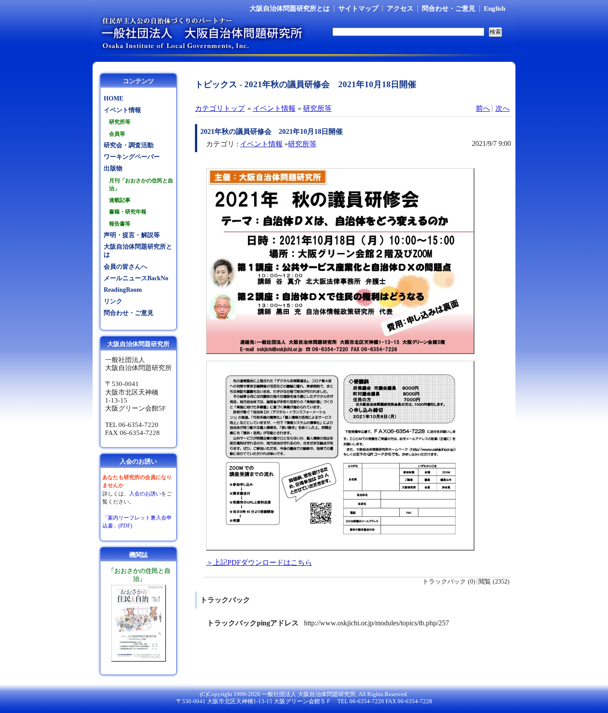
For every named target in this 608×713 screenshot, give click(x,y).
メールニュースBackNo (136, 278)
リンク (113, 301)
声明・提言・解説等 (132, 235)
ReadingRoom (123, 289)
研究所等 (317, 108)
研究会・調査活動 (129, 145)
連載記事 (119, 200)
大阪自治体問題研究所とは (290, 8)
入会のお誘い (145, 494)
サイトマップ (358, 8)
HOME (113, 98)
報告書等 (119, 224)
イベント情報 (274, 108)
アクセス (400, 8)
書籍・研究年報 (127, 212)
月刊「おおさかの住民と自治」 (141, 184)
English (494, 8)
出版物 (113, 168)
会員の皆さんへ (125, 266)
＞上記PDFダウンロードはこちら (259, 562)
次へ (502, 108)
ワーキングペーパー (132, 156)
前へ (483, 108)
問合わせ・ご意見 (448, 8)
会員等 (117, 134)
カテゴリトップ (220, 108)
